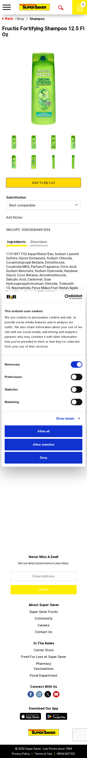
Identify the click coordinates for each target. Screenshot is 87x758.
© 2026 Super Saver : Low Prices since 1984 (43, 748)
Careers (44, 625)
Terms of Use (43, 753)
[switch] (76, 377)
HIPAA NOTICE (66, 753)
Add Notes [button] (14, 217)
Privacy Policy (21, 753)
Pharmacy (43, 664)
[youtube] (56, 695)
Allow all (43, 431)
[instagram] (39, 695)
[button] (14, 142)
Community (43, 618)
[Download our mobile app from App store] (30, 716)
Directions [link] (39, 242)
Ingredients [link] (16, 242)
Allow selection (43, 444)
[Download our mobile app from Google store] (56, 716)
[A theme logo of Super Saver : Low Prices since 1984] (34, 7)
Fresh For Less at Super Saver (43, 657)
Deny (43, 457)
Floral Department (43, 675)
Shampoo (37, 19)
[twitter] (48, 695)
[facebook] (31, 695)
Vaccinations (44, 669)
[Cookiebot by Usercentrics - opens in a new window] (64, 296)
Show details (65, 418)
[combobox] (43, 205)
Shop (20, 19)
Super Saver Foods (43, 612)
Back (8, 19)
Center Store (43, 650)
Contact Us (43, 632)
